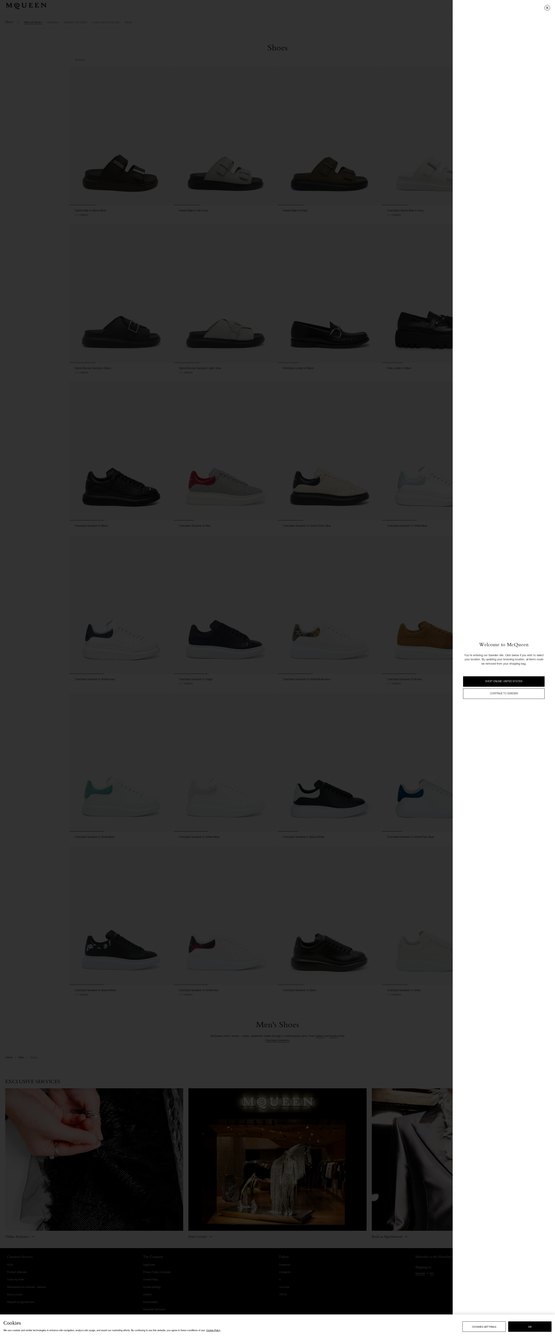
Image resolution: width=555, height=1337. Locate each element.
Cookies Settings (484, 1326)
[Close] (547, 7)
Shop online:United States (503, 681)
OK (530, 1326)
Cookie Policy (213, 1330)
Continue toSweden (504, 693)
